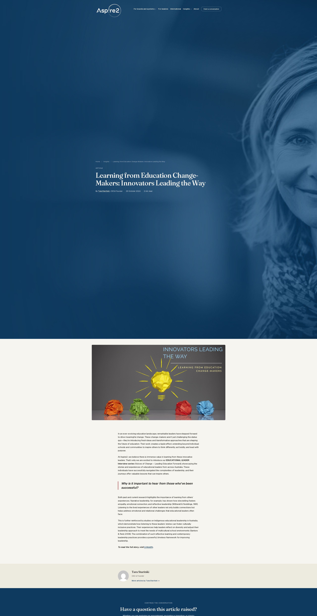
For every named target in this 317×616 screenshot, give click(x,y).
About (196, 9)
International (175, 9)
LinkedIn (148, 547)
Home (98, 162)
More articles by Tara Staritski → (146, 581)
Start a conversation (211, 9)
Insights (106, 162)
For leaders (163, 9)
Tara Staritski (104, 191)
